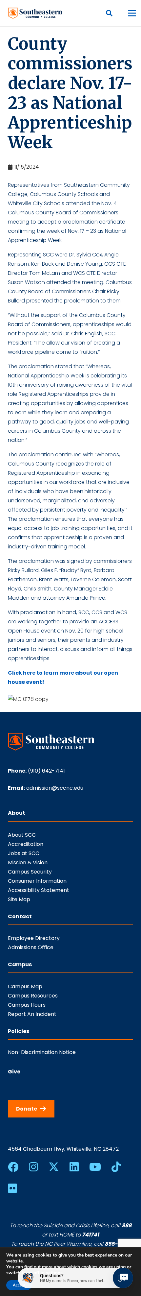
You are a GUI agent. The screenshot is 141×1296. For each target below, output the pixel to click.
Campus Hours (27, 1005)
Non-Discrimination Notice (42, 1052)
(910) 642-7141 (46, 771)
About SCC (22, 835)
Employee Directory (34, 938)
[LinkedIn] (74, 1167)
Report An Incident (32, 1014)
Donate (26, 1109)
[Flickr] (12, 1188)
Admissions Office (30, 947)
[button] (109, 13)
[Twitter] (54, 1167)
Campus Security (30, 872)
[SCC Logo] (35, 13)
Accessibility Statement (38, 890)
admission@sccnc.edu (54, 788)
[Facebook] (13, 1167)
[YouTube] (95, 1167)
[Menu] (132, 13)
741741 (90, 1234)
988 (126, 1225)
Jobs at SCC (23, 853)
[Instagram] (33, 1167)
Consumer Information (37, 881)
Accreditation (25, 844)
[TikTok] (116, 1167)
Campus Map (25, 986)
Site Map (19, 899)
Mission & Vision (28, 862)
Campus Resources (33, 995)
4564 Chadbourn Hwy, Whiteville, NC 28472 (63, 1149)
